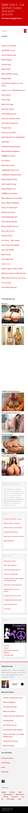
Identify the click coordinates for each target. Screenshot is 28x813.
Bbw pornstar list (9, 541)
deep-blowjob (7, 794)
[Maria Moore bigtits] (13, 475)
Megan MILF (6, 69)
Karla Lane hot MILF (9, 132)
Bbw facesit (20, 794)
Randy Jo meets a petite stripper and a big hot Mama (13, 579)
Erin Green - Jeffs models (11, 240)
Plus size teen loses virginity (12, 730)
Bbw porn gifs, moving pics (12, 523)
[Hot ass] (13, 323)
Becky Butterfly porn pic (10, 226)
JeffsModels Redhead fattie (11, 175)
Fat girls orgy (6, 64)
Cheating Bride (8, 720)
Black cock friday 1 (9, 711)
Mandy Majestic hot (9, 189)
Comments (7, 609)
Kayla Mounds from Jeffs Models (13, 137)
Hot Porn (6, 645)
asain (20, 792)
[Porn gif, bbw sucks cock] (13, 432)
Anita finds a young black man (13, 585)
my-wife (12, 792)
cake (19, 799)
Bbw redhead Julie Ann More (12, 198)
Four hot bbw (6, 282)
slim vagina (10, 799)
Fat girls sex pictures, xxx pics (13, 519)
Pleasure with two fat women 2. (13, 716)
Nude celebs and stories (11, 650)
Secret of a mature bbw (11, 574)
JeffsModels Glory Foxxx (10, 170)
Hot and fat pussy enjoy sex (12, 570)
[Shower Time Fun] (13, 344)
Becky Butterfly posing (10, 74)
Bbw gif (6, 648)
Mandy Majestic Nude (9, 179)
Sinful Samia (6, 95)
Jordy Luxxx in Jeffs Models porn (13, 90)
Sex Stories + (6, 763)
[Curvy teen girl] (13, 453)
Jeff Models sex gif (8, 50)
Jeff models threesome (10, 123)
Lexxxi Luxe (6, 264)
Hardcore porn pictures (11, 532)
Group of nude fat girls (9, 207)
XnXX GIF (5, 772)
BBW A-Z (7, 653)
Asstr (3, 767)
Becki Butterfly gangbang (10, 151)
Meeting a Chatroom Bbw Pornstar (14, 273)
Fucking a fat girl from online (12, 596)
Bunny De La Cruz (8, 231)
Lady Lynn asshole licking (11, 118)
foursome (15, 797)
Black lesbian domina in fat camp (13, 278)
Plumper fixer (6, 128)
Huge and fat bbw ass (10, 604)
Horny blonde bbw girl (9, 221)
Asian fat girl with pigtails (10, 245)
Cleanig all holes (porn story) (13, 698)
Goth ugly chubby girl (10, 565)
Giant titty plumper (8, 165)
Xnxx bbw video (8, 655)
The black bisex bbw (10, 707)
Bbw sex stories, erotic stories (13, 527)
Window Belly (6, 78)
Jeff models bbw (7, 259)
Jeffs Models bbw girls (9, 217)
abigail (4, 792)
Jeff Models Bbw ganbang (11, 146)
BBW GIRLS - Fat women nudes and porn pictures (13, 9)
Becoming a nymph (10, 561)
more (11, 810)
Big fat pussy (6, 254)
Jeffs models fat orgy (9, 184)
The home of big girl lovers (12, 18)
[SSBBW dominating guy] (13, 410)
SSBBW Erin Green (8, 156)
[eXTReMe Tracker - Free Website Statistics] (3, 782)
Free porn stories (7, 758)
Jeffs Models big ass (9, 114)
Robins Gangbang (9, 702)
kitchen (5, 797)
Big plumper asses (8, 212)
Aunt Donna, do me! (10, 725)
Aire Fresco (6, 160)
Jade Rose (5, 142)
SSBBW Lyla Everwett (9, 193)
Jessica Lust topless (9, 45)
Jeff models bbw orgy (9, 287)
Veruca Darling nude (9, 55)
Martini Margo (6, 60)
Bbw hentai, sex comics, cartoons (14, 536)
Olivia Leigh (6, 99)
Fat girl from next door (10, 741)
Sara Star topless (8, 109)
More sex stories (8, 746)
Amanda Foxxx (7, 235)
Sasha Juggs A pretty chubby (12, 268)
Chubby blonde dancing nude (13, 600)
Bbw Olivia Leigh (8, 104)
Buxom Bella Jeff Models (10, 203)
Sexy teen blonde (8, 250)
